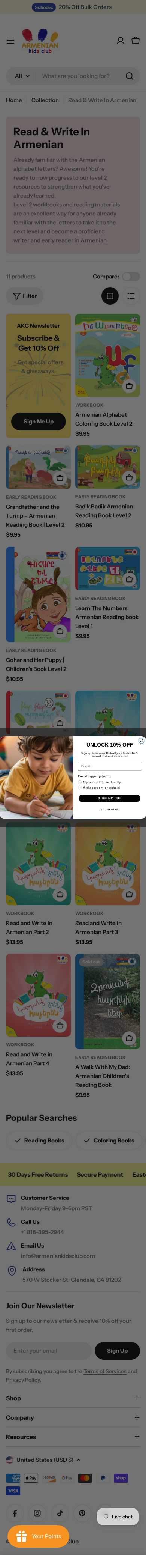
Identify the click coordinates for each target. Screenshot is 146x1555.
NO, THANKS (110, 809)
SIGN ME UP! (109, 798)
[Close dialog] (141, 741)
